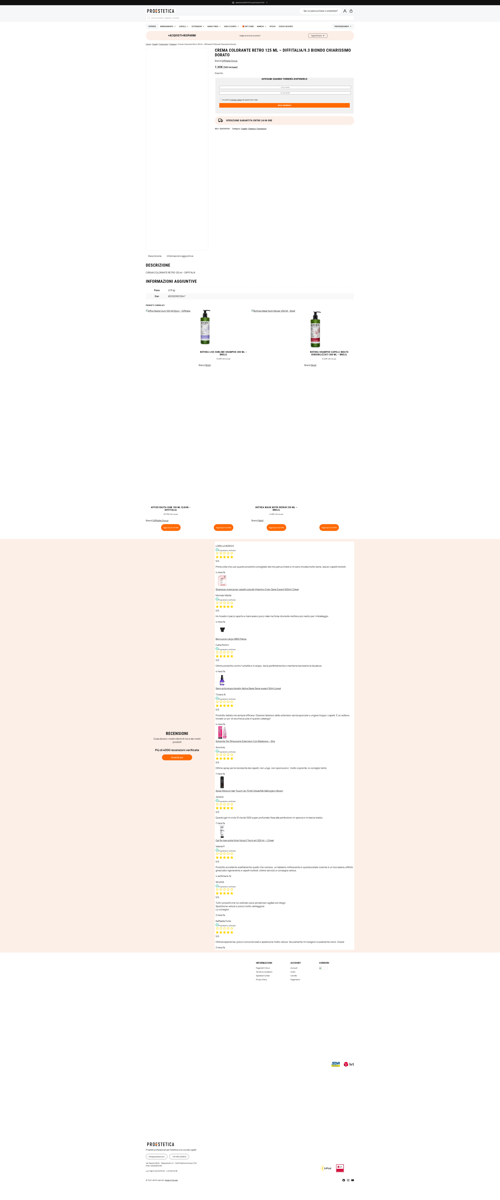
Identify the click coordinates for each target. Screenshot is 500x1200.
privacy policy (236, 100)
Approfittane (316, 35)
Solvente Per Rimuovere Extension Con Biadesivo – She (245, 741)
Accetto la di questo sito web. (240, 100)
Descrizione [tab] (155, 256)
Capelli (182, 26)
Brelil (208, 365)
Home (148, 44)
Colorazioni (163, 44)
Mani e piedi (212, 26)
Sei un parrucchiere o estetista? (321, 10)
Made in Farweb (171, 1180)
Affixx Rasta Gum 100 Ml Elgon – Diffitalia (171, 508)
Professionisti (342, 26)
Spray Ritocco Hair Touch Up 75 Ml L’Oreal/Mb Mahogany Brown (249, 790)
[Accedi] (345, 11)
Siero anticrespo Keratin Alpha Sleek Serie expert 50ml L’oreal (248, 688)
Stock (273, 26)
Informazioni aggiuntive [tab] (180, 256)
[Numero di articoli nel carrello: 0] (351, 11)
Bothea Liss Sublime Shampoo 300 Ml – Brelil (223, 353)
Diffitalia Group (229, 60)
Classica (173, 44)
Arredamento (166, 26)
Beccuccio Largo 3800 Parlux (231, 638)
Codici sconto (286, 26)
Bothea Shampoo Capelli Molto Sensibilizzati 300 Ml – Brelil (329, 353)
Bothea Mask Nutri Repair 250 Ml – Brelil (276, 508)
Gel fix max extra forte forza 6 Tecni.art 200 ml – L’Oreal (245, 840)
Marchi (260, 26)
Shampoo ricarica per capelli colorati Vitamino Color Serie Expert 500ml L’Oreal (257, 589)
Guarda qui (177, 757)
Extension (197, 26)
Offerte (152, 26)
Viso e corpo (230, 26)
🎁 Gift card (248, 26)
